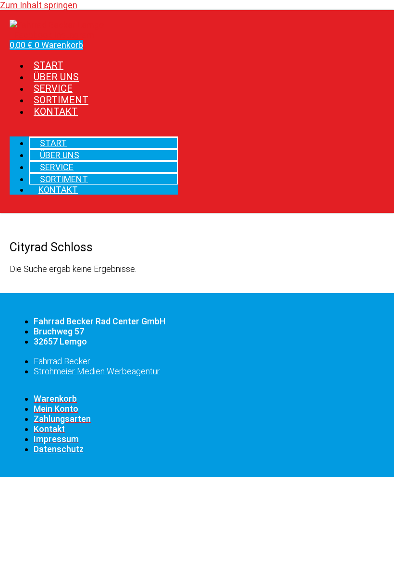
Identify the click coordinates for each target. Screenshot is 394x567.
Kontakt (56, 111)
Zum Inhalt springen (38, 5)
